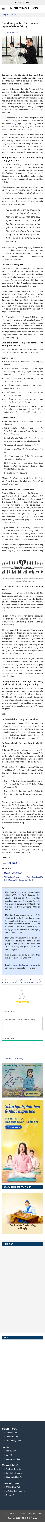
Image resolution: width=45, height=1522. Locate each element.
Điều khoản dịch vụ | (27, 1514)
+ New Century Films (12, 1441)
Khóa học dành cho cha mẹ (16, 1491)
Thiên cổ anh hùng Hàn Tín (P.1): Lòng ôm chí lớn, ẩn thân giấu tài (12, 1307)
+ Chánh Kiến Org (11, 1437)
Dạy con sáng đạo (13, 1459)
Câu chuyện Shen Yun (14, 1477)
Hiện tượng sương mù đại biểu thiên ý (11, 1373)
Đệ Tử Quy (10, 1455)
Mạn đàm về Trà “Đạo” (13, 873)
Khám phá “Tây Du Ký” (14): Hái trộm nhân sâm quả (11, 1387)
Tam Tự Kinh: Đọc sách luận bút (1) (12, 1252)
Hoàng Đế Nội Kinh (16, 982)
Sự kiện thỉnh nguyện (14, 1473)
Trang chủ (5, 15)
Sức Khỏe (14, 15)
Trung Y (14, 124)
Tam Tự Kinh (11, 1451)
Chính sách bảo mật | (12, 1514)
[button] (3, 9)
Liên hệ (38, 1514)
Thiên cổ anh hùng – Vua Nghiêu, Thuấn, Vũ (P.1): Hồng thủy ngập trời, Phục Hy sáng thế (11, 1281)
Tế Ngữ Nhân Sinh (13, 1487)
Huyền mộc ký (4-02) (11, 1358)
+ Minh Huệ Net (10, 1433)
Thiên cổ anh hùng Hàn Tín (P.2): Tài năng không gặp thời (12, 1321)
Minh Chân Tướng (29, 982)
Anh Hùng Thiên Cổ (13, 1469)
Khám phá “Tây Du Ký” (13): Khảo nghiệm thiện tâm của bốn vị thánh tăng (11, 1402)
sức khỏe (39, 982)
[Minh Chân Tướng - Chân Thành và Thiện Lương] (24, 9)
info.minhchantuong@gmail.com (24, 965)
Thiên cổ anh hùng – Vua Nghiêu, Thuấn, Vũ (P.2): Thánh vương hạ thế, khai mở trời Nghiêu (11, 1296)
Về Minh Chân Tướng (22, 2)
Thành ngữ (10, 1495)
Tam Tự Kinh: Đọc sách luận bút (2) (12, 1266)
